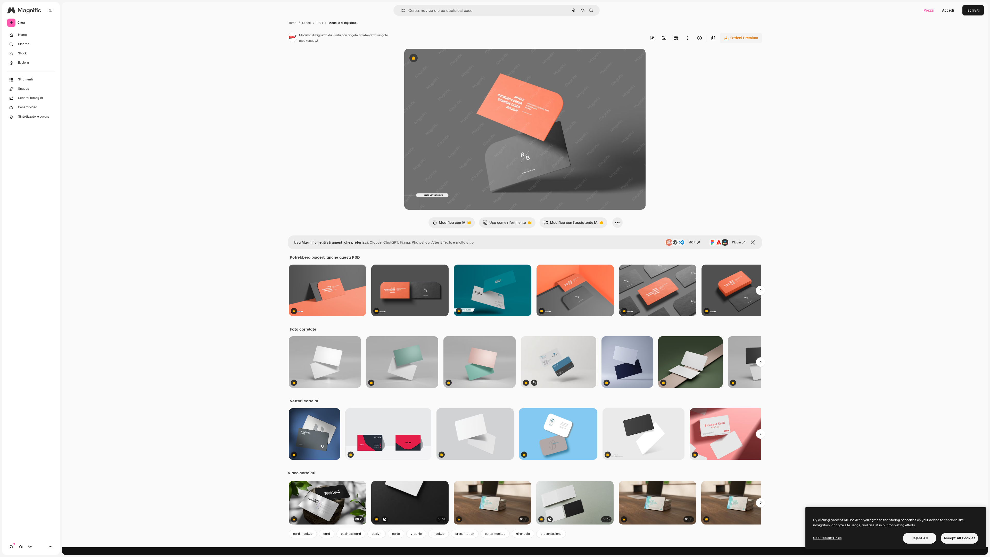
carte (396, 534)
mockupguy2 (308, 41)
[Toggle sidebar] (50, 10)
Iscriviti (973, 10)
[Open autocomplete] (401, 10)
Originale (438, 58)
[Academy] (20, 547)
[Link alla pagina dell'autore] (292, 38)
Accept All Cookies (959, 538)
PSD (320, 23)
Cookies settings (827, 538)
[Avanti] (760, 290)
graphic (416, 534)
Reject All (919, 538)
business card (351, 534)
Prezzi (928, 10)
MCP (692, 242)
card (326, 534)
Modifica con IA (448, 224)
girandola (523, 534)
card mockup (302, 534)
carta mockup (495, 534)
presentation (464, 534)
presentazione (551, 534)
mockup (438, 534)
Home (292, 23)
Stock (306, 23)
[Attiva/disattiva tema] (30, 547)
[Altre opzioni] (687, 38)
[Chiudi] (753, 242)
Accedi (948, 10)
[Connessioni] (11, 547)
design (376, 534)
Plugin (736, 242)
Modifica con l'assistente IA (570, 224)
